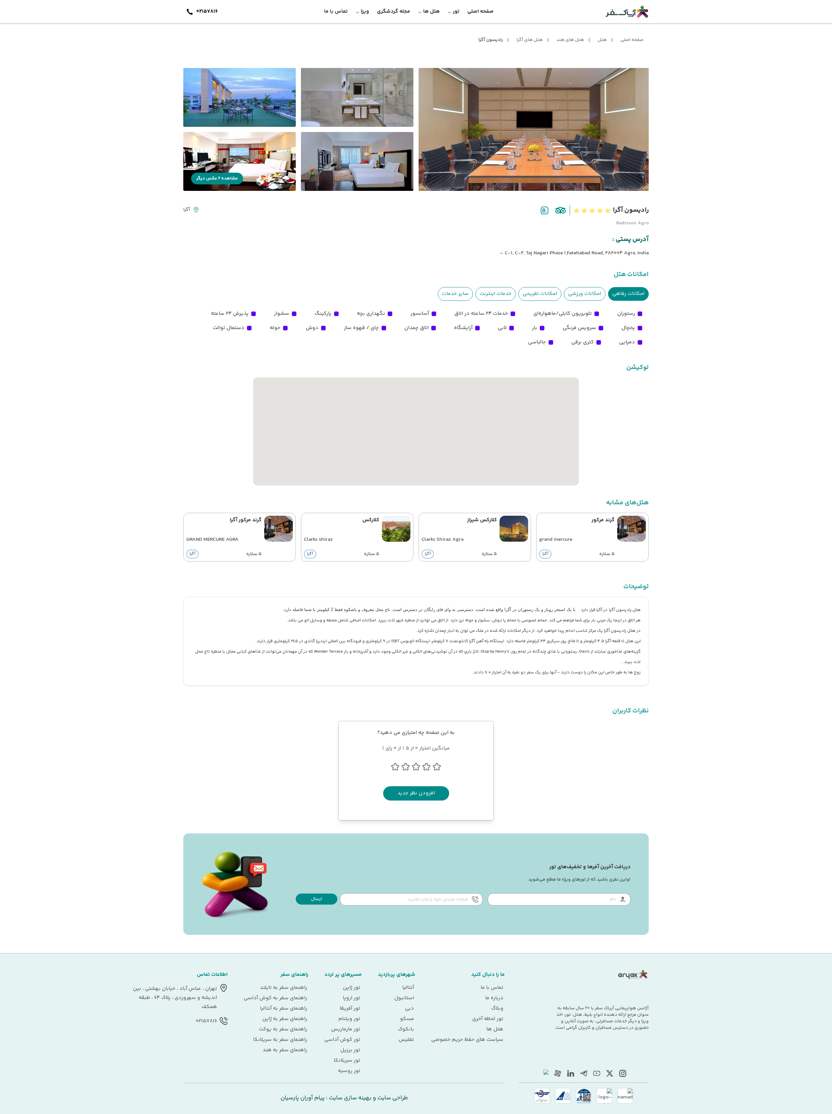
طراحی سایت (392, 1098)
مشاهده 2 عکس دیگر (217, 178)
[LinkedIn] (571, 1073)
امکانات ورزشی (584, 294)
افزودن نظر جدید (416, 793)
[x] (610, 1073)
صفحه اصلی (632, 40)
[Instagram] (623, 1073)
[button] (316, 899)
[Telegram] (584, 1073)
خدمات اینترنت (496, 294)
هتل (602, 40)
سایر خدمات (455, 294)
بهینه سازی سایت (349, 1098)
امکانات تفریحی (540, 294)
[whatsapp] (545, 1073)
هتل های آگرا (529, 40)
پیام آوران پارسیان (302, 1098)
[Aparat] (558, 1073)
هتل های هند (570, 40)
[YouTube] (597, 1073)
